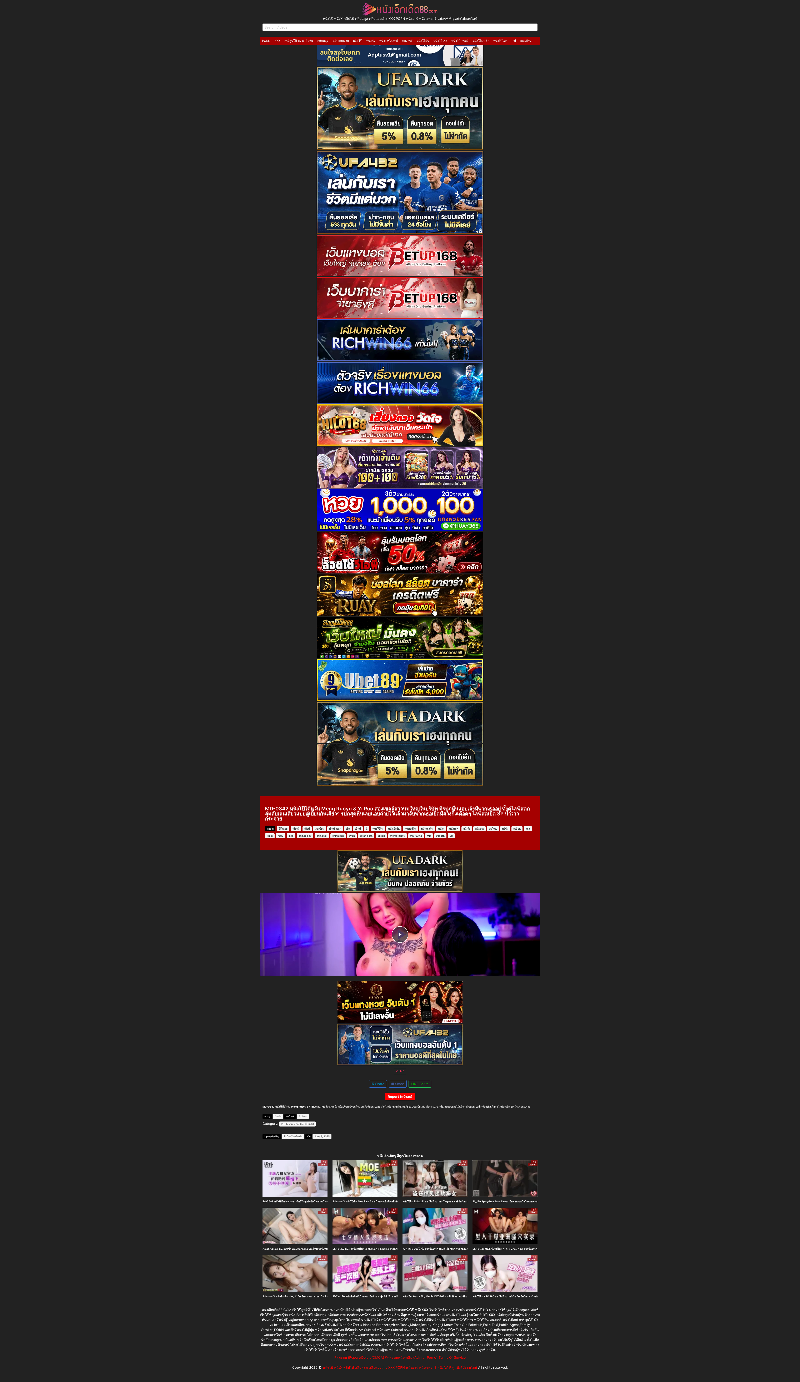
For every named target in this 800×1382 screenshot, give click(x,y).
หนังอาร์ (407, 40)
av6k (352, 835)
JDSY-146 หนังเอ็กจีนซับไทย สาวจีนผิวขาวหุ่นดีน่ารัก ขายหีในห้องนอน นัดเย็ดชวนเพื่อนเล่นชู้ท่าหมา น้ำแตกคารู (393, 1296)
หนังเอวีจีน (410, 828)
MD (429, 835)
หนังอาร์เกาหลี (388, 40)
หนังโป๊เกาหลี (460, 40)
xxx (528, 828)
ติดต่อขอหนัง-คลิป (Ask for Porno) (411, 1357)
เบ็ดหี (358, 828)
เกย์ (513, 40)
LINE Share (420, 1084)
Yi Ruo (381, 835)
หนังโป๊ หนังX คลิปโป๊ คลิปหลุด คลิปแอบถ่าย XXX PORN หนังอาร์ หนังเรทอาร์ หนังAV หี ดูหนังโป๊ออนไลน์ (400, 1367)
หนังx (441, 828)
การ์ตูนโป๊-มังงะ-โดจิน (298, 40)
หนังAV (370, 40)
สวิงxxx (479, 828)
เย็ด (348, 828)
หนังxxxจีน (427, 828)
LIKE (401, 1071)
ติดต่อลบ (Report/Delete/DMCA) (359, 1357)
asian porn (366, 835)
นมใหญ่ (493, 828)
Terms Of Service (452, 1357)
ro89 (281, 835)
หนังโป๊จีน (423, 40)
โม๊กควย (283, 828)
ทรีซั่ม (505, 828)
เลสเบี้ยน (525, 40)
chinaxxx (321, 835)
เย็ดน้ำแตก (335, 828)
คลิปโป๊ (357, 40)
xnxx (270, 835)
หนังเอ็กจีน (394, 828)
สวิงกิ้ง (466, 828)
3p (451, 835)
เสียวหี (295, 828)
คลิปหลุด (323, 40)
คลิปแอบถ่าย (341, 40)
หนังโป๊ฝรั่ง (440, 40)
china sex (338, 835)
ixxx (291, 835)
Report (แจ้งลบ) (400, 1096)
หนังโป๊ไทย (500, 40)
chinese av (305, 835)
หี (367, 828)
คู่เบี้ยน (517, 828)
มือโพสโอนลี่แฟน (293, 1136)
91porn (440, 835)
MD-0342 (416, 835)
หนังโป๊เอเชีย (481, 40)
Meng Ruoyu (397, 835)
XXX (277, 40)
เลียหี (307, 828)
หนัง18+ (453, 828)
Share (379, 1084)
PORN (266, 40)
